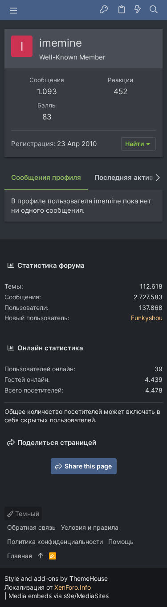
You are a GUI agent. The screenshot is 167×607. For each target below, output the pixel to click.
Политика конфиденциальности (55, 541)
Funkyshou (147, 317)
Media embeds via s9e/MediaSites (58, 595)
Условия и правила (89, 527)
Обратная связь (31, 527)
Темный (26, 513)
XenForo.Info (72, 587)
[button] (13, 10)
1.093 (47, 91)
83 (47, 116)
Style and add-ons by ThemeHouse (56, 578)
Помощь (121, 541)
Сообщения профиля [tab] (46, 177)
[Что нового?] (137, 10)
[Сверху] (40, 556)
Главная (19, 555)
